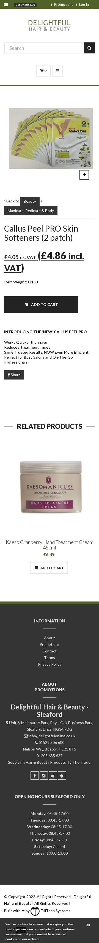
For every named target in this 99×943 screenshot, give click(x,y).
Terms (49, 657)
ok (88, 924)
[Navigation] (57, 71)
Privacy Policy (49, 664)
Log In (84, 4)
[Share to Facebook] (20, 568)
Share (15, 374)
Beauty (30, 201)
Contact (49, 651)
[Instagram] (44, 775)
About (49, 637)
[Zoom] (84, 175)
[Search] (89, 47)
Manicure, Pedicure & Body (31, 210)
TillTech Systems (55, 910)
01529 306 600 (25, 4)
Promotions (63, 4)
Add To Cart (44, 304)
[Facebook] (35, 775)
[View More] (78, 568)
